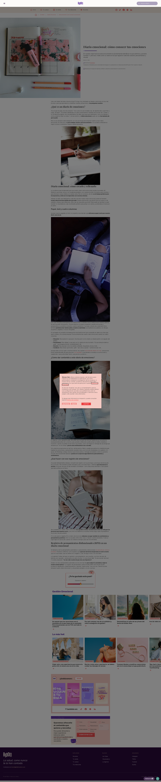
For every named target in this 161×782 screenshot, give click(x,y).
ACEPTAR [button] (86, 404)
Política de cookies (72, 400)
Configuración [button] (66, 404)
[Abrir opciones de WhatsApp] (157, 778)
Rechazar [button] (73, 404)
